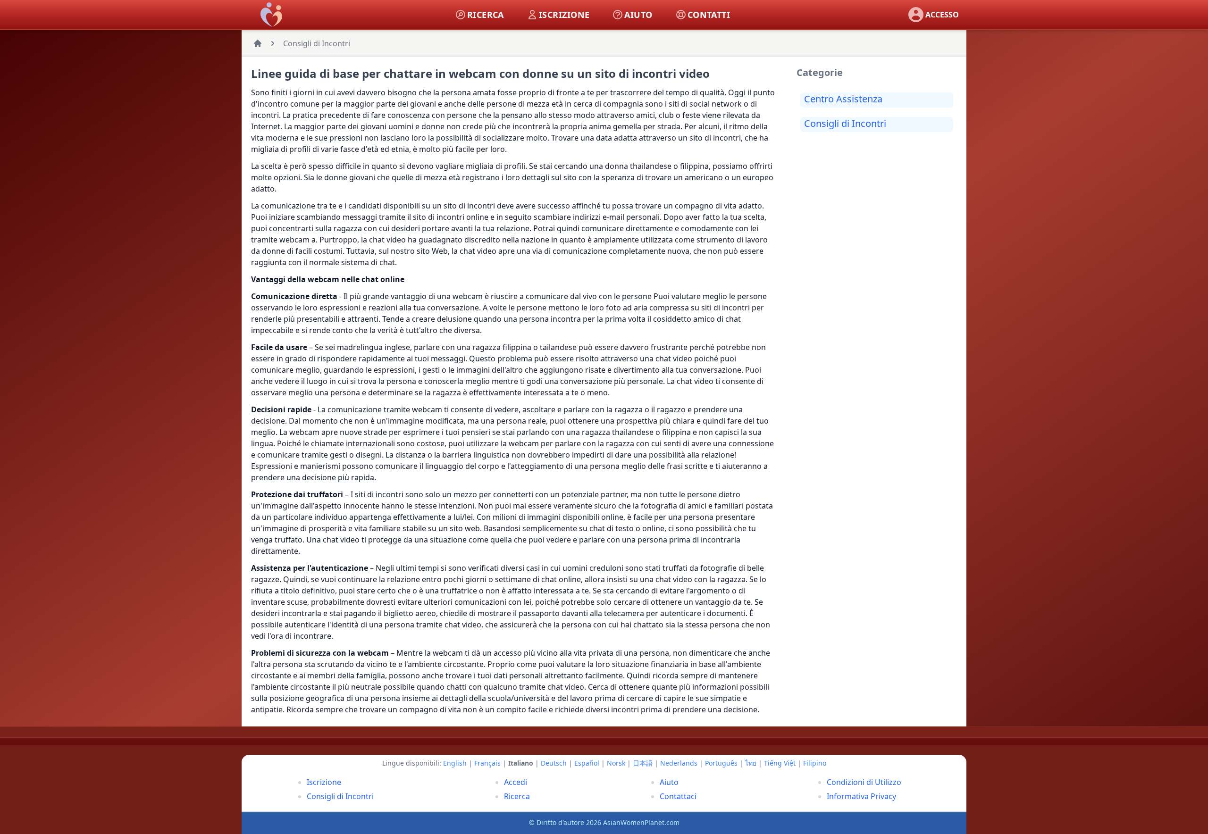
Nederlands (678, 763)
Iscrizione (324, 782)
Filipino (814, 763)
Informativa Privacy (861, 796)
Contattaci (678, 796)
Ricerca (517, 796)
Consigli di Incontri (316, 43)
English (455, 763)
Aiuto (669, 782)
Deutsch (554, 763)
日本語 (643, 763)
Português (721, 763)
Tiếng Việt (780, 763)
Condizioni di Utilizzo (864, 782)
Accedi (515, 782)
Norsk (616, 763)
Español (586, 763)
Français (487, 763)
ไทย (750, 763)
